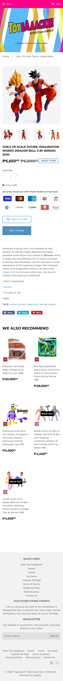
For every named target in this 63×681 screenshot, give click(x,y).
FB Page (53, 613)
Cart (58, 4)
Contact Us (31, 595)
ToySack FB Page (31, 580)
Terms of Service (31, 584)
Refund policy (31, 591)
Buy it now (17, 230)
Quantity (7, 170)
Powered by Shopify (30, 675)
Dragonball (33, 304)
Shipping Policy (31, 588)
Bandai (8, 287)
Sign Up (54, 636)
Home (5, 56)
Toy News (31, 576)
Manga (43, 304)
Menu (9, 4)
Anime (13, 304)
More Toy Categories (31, 564)
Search (31, 568)
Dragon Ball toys (11, 272)
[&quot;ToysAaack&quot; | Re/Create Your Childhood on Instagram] (57, 663)
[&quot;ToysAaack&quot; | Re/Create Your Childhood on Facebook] (51, 663)
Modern (52, 304)
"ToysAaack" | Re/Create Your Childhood (34, 672)
